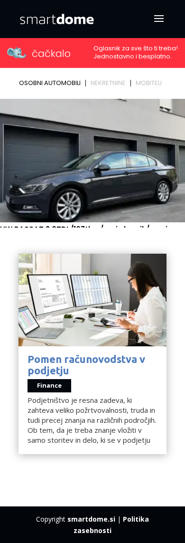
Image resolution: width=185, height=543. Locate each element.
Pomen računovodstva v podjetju (86, 364)
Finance (49, 385)
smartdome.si (91, 519)
